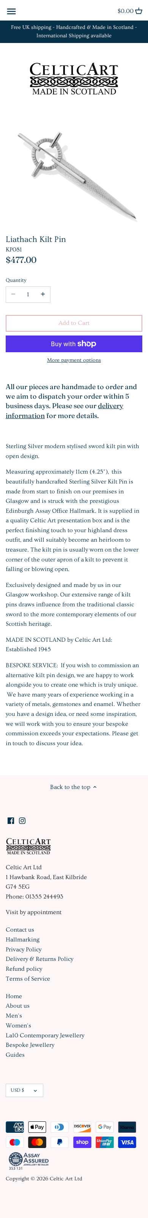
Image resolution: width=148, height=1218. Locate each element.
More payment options (74, 360)
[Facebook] (11, 819)
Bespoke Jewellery (30, 1045)
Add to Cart (74, 323)
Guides (15, 1054)
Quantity (16, 280)
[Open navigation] (11, 11)
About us (18, 1005)
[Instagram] (22, 819)
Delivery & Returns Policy (39, 959)
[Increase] (43, 294)
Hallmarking (22, 939)
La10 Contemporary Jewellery (45, 1035)
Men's (14, 1015)
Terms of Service (28, 978)
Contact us (20, 929)
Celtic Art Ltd (66, 1179)
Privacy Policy (23, 949)
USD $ (17, 1090)
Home (14, 996)
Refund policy (24, 968)
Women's (18, 1025)
